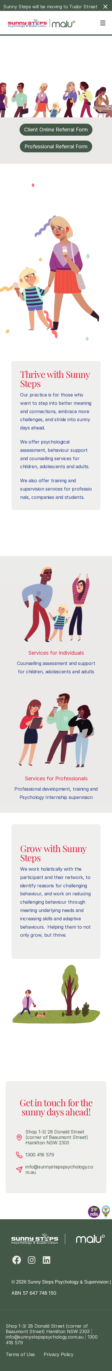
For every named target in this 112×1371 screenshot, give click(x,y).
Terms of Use (20, 1354)
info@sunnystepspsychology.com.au (59, 1169)
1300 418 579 (40, 1155)
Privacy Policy (59, 1354)
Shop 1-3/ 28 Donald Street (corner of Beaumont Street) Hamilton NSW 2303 (57, 1137)
